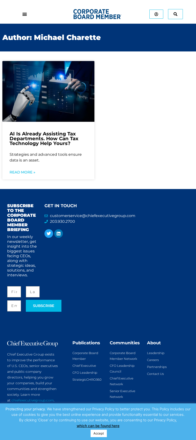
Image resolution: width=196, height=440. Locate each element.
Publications (86, 342)
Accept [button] (98, 433)
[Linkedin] (58, 233)
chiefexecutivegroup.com (32, 400)
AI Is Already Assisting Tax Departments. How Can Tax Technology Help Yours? (44, 138)
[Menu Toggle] (24, 14)
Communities (125, 342)
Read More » (22, 172)
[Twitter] (48, 233)
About (154, 342)
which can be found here (98, 425)
